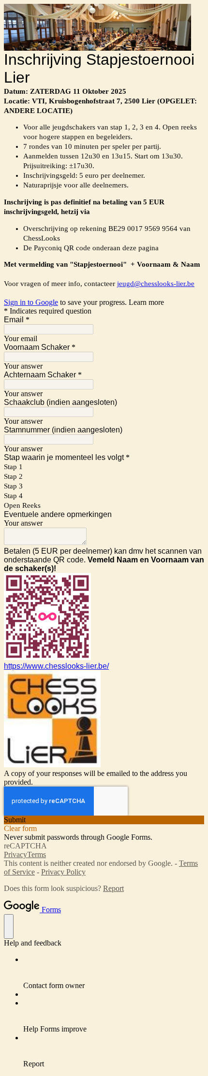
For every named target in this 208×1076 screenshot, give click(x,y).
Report (113, 888)
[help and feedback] (9, 926)
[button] (104, 820)
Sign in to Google (31, 302)
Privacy (15, 854)
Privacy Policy (63, 872)
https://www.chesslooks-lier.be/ (56, 666)
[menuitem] (113, 972)
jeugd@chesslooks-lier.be (155, 283)
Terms (36, 854)
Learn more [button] (146, 302)
